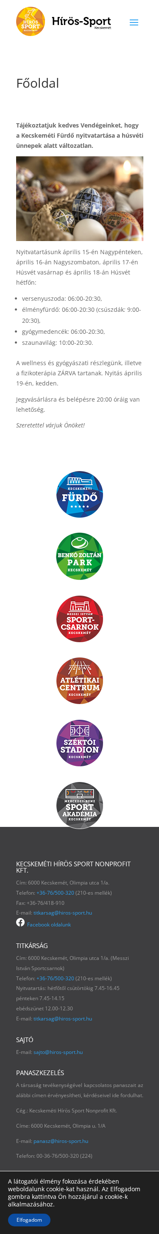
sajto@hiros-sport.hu (58, 1052)
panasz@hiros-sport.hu (60, 1141)
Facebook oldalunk (48, 924)
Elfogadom (29, 1219)
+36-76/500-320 (55, 892)
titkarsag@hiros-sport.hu (62, 912)
